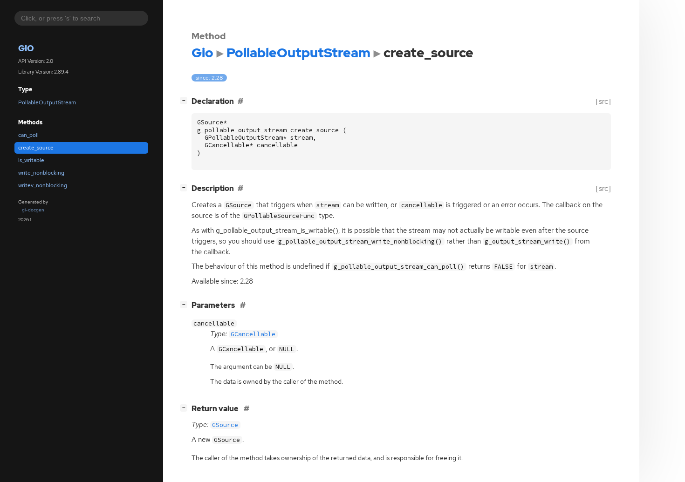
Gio (26, 48)
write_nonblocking (41, 173)
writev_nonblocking (42, 185)
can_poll (28, 135)
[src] (603, 101)
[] (185, 100)
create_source (36, 147)
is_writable (31, 160)
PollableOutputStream (47, 102)
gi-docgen (33, 210)
